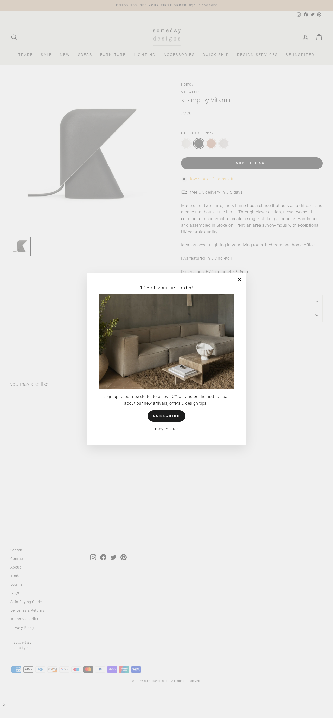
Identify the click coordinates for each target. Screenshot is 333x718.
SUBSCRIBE (166, 416)
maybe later (166, 429)
